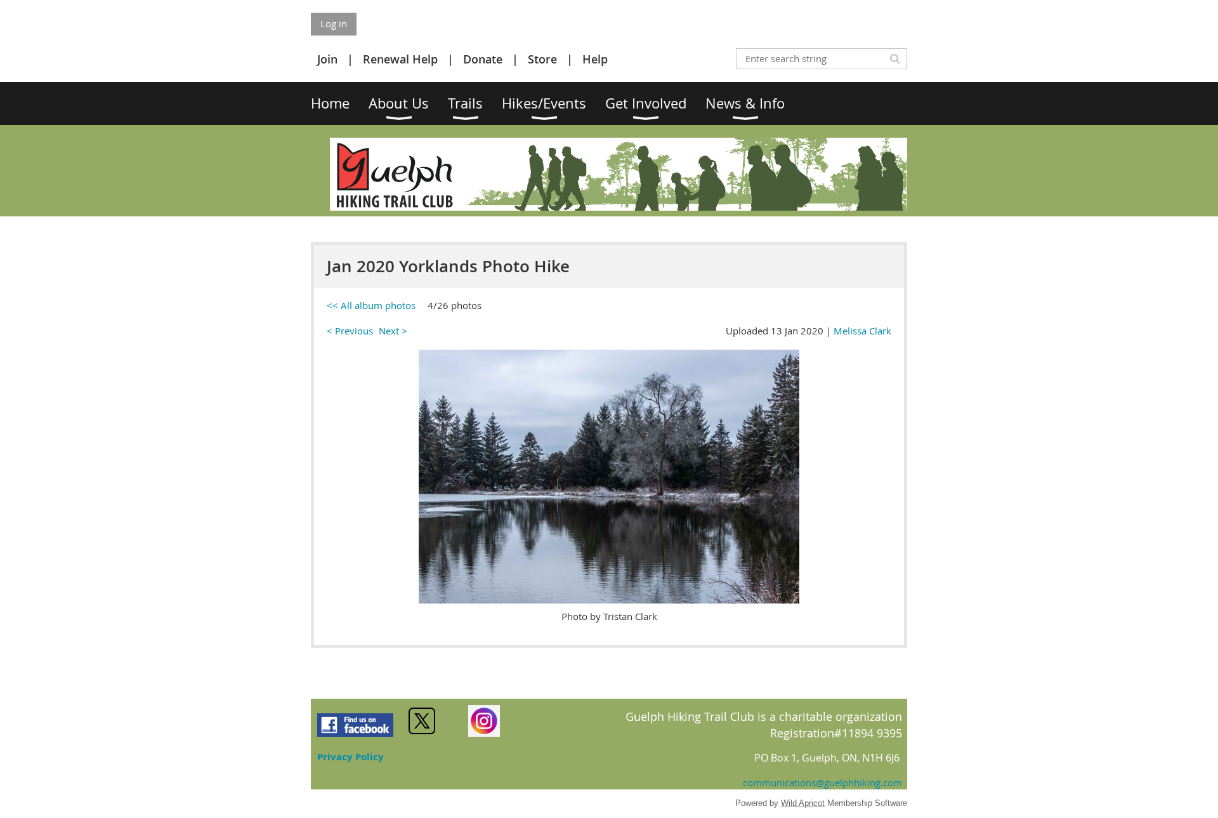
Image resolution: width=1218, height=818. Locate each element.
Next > (393, 330)
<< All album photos (371, 305)
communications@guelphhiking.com (822, 782)
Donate (482, 59)
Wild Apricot (803, 803)
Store (542, 59)
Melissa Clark (862, 330)
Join (327, 59)
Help (595, 59)
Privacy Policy (350, 756)
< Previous (350, 330)
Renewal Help (400, 59)
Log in (333, 23)
